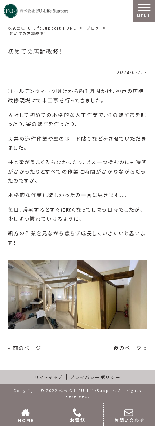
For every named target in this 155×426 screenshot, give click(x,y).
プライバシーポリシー (95, 377)
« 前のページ (25, 347)
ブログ (93, 28)
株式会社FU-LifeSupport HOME (42, 28)
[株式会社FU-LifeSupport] (36, 10)
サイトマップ (48, 377)
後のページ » (130, 347)
